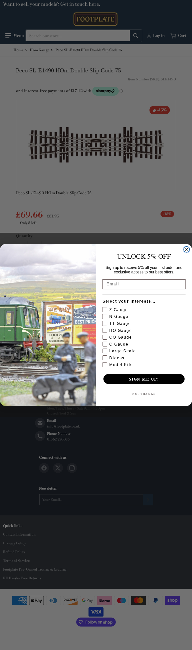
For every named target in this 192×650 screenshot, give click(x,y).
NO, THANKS (144, 394)
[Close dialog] (187, 249)
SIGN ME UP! (144, 379)
